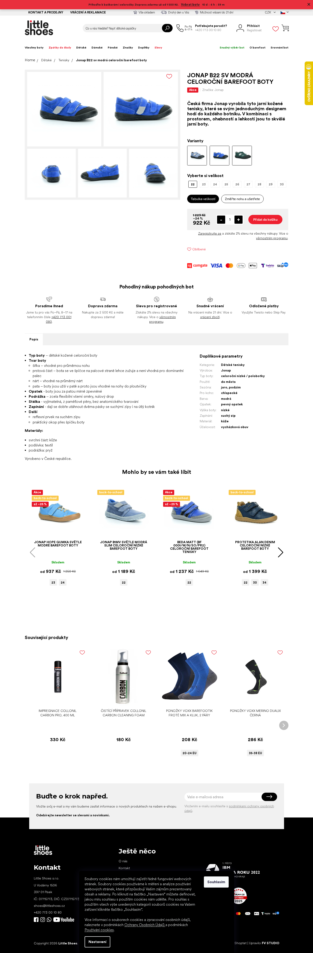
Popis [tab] (33, 339)
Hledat (167, 28)
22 (124, 582)
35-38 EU (255, 753)
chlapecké (229, 393)
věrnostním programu (272, 238)
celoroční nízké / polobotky (243, 376)
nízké (225, 410)
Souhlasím (216, 882)
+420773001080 (50, 919)
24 (63, 582)
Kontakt (124, 868)
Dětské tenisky (233, 365)
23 (53, 582)
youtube (63, 919)
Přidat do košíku (265, 219)
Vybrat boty (190, 4)
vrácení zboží (210, 317)
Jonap (226, 370)
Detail (187, 699)
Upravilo (264, 943)
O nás (123, 861)
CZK (268, 12)
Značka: (213, 90)
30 (255, 582)
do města (228, 382)
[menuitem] (34, 48)
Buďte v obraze (36, 919)
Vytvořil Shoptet (235, 943)
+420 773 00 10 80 (48, 912)
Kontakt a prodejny (45, 12)
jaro (224, 387)
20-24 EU (189, 753)
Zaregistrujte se (209, 233)
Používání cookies (99, 930)
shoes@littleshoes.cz (49, 906)
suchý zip (228, 415)
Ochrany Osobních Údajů (144, 925)
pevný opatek (232, 404)
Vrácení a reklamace (88, 12)
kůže (225, 421)
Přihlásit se (269, 797)
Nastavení (97, 942)
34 (264, 582)
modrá (226, 399)
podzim (235, 387)
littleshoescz (42, 919)
